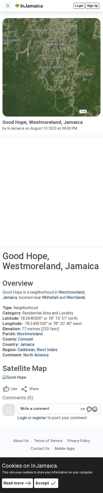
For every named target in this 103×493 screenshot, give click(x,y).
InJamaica (15, 128)
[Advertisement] (51, 191)
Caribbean (26, 349)
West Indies (47, 349)
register (39, 417)
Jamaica (9, 297)
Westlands (75, 297)
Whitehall (50, 297)
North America (35, 355)
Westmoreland (71, 292)
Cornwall (25, 339)
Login (22, 417)
